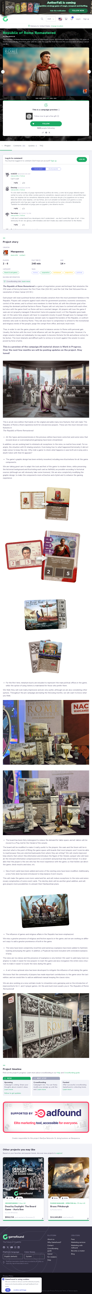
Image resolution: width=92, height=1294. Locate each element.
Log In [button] (82, 159)
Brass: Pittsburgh (59, 1206)
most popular (53, 169)
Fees (73, 1239)
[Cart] (66, 19)
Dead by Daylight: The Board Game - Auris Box (20, 1208)
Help (58, 1073)
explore (59, 1153)
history (35, 272)
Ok (8, 1290)
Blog (73, 1254)
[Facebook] (4, 1247)
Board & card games (10, 272)
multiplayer (57, 272)
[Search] (42, 19)
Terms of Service (67, 1291)
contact (22, 255)
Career (50, 1254)
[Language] (60, 19)
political (79, 272)
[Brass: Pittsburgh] (68, 1177)
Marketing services (78, 1242)
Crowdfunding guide (72, 1073)
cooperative (46, 272)
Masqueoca (10, 36)
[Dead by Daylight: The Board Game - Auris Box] (23, 1177)
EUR (49, 19)
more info (14, 255)
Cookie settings (19, 1290)
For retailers (52, 1257)
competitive (69, 272)
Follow (46, 124)
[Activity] (72, 19)
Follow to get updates (12, 1093)
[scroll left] (3, 72)
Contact (50, 1245)
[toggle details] (44, 1220)
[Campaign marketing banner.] (46, 1117)
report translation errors (20, 1263)
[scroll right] (89, 72)
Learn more (8, 1089)
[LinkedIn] (19, 1247)
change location (57, 26)
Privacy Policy (54, 1291)
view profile (15, 176)
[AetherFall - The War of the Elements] (14, 9)
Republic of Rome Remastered (29, 32)
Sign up (54, 161)
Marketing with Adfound (77, 1246)
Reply (16, 183)
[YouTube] (11, 1247)
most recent (38, 169)
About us (50, 1239)
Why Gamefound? (54, 1242)
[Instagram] (15, 1247)
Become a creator (78, 1251)
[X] (8, 1247)
